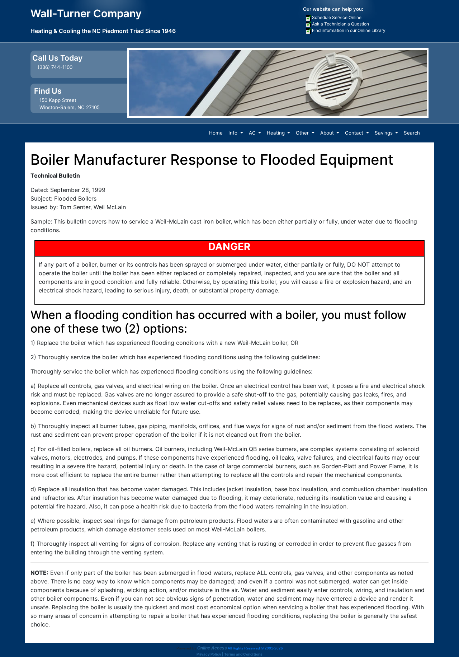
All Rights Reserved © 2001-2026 (255, 648)
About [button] (327, 133)
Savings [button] (384, 133)
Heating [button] (276, 133)
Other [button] (303, 133)
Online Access (212, 648)
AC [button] (253, 133)
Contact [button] (355, 133)
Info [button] (233, 133)
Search (412, 133)
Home (216, 133)
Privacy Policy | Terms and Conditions (229, 654)
